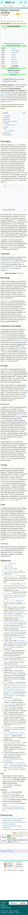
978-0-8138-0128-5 (11, 627)
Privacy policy (4, 911)
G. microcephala (12, 247)
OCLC (16, 612)
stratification (10, 552)
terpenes (8, 479)
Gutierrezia (11, 262)
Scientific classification (13, 45)
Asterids (13, 57)
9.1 (6, 600)
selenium (3, 483)
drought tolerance (19, 340)
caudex (3, 156)
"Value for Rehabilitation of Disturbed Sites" (15, 665)
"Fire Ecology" (8, 707)
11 (5, 292)
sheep (21, 380)
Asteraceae (14, 61)
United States (4, 335)
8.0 (5, 591)
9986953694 (9, 785)
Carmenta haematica (6, 458)
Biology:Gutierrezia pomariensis (15, 21)
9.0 (5, 600)
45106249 (12, 647)
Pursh (10, 72)
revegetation (23, 396)
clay (14, 500)
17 (10, 370)
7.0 (5, 583)
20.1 (8, 681)
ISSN (16, 617)
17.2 (10, 660)
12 (13, 297)
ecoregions (9, 350)
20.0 (5, 681)
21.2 (10, 698)
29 (5, 539)
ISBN (15, 588)
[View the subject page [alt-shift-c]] (1, 18)
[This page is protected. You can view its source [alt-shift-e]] (18, 18)
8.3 (10, 591)
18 (5, 392)
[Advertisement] (14, 886)
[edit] (24, 45)
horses (13, 378)
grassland (3, 97)
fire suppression (22, 414)
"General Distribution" (10, 657)
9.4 (11, 600)
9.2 (8, 600)
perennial (17, 144)
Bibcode (6, 695)
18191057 (22, 627)
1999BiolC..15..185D (13, 695)
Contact (17, 912)
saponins (9, 101)
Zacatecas (3, 338)
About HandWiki (14, 911)
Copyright (11, 912)
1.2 (8, 563)
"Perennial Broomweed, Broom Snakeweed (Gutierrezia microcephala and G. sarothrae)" (15, 734)
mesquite (21, 390)
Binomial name (13, 68)
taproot (2, 180)
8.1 (6, 591)
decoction (9, 517)
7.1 (6, 583)
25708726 (20, 612)
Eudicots (13, 54)
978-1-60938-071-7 (21, 588)
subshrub (4, 92)
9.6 (15, 600)
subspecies (4, 268)
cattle (6, 378)
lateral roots (16, 180)
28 (16, 535)
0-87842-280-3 (10, 612)
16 (22, 338)
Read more (16, 841)
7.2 (8, 583)
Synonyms (13, 74)
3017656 (16, 637)
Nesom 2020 (8, 565)
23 (8, 438)
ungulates (6, 371)
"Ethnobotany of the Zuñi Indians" (12, 742)
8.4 (11, 591)
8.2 (8, 591)
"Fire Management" (9, 704)
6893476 (9, 760)
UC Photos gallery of (14, 829)
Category (3, 851)
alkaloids (3, 479)
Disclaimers (4, 912)
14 (18, 321)
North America (4, 94)
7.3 (10, 583)
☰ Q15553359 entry (21, 833)
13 (23, 315)
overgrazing (4, 420)
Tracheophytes (15, 50)
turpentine (15, 317)
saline (6, 361)
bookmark (24, 13)
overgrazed (18, 416)
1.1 (6, 563)
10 (16, 219)
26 (11, 484)
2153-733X (20, 617)
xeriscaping (4, 548)
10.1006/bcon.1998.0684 (16, 694)
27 (8, 494)
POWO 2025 (12, 563)
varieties (11, 268)
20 (17, 408)
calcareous (8, 500)
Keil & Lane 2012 (9, 567)
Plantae (13, 48)
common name (7, 301)
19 (13, 399)
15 (20, 338)
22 (20, 429)
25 (26, 479)
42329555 (9, 769)
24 (19, 473)
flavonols (16, 479)
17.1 (8, 660)
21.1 (8, 698)
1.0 (5, 563)
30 (10, 555)
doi (9, 694)
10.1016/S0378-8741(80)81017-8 (13, 759)
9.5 (13, 600)
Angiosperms (15, 52)
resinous (7, 163)
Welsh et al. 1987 (9, 568)
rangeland (9, 409)
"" (11, 727)
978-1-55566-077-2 (18, 767)
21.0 (5, 698)
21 (13, 419)
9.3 (10, 600)
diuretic (11, 534)
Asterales (13, 59)
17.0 (5, 660)
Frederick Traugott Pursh (7, 261)
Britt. (13, 72)
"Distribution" (8, 650)
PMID (5, 760)
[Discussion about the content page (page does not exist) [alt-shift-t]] (5, 18)
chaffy (11, 223)
